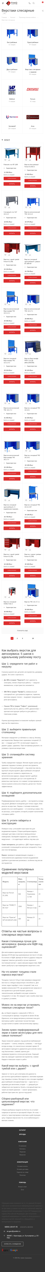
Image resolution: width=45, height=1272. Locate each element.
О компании (22, 1146)
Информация (22, 1162)
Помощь (22, 1182)
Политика (23, 1175)
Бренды (22, 1134)
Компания (22, 1141)
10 (33, 638)
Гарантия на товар (22, 1172)
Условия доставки (22, 1169)
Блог (22, 1189)
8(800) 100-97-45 (11, 1227)
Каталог (22, 1130)
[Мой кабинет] (37, 3)
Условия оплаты (22, 1166)
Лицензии (23, 1152)
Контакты (22, 1149)
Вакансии (23, 1155)
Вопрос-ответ (22, 1187)
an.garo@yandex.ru (13, 1231)
